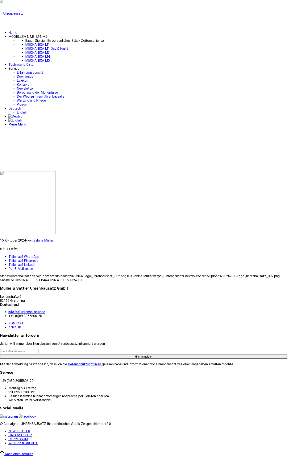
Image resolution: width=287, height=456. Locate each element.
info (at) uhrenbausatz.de (26, 312)
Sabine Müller (43, 240)
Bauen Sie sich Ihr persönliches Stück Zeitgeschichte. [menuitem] (64, 41)
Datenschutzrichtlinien (85, 364)
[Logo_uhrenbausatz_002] (12, 14)
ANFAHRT (15, 327)
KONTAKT (16, 323)
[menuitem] (147, 33)
